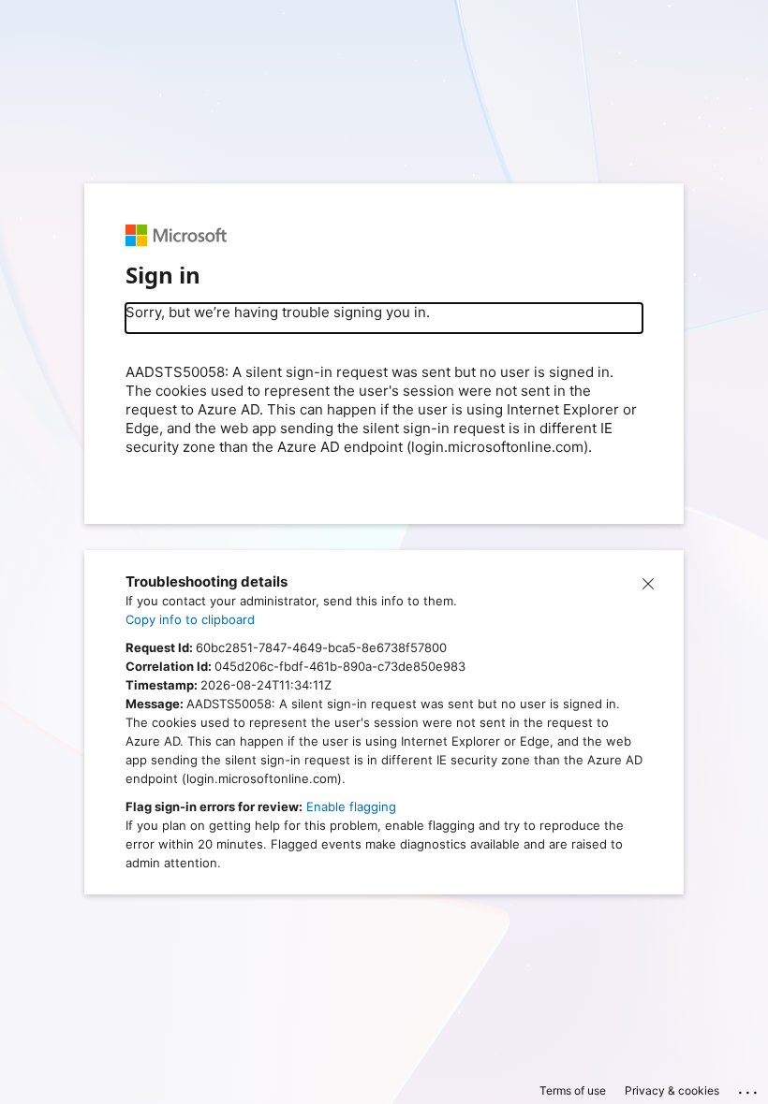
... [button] (749, 1088)
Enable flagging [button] (351, 806)
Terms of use (572, 1090)
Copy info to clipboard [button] (190, 619)
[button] (648, 581)
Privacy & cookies (672, 1090)
